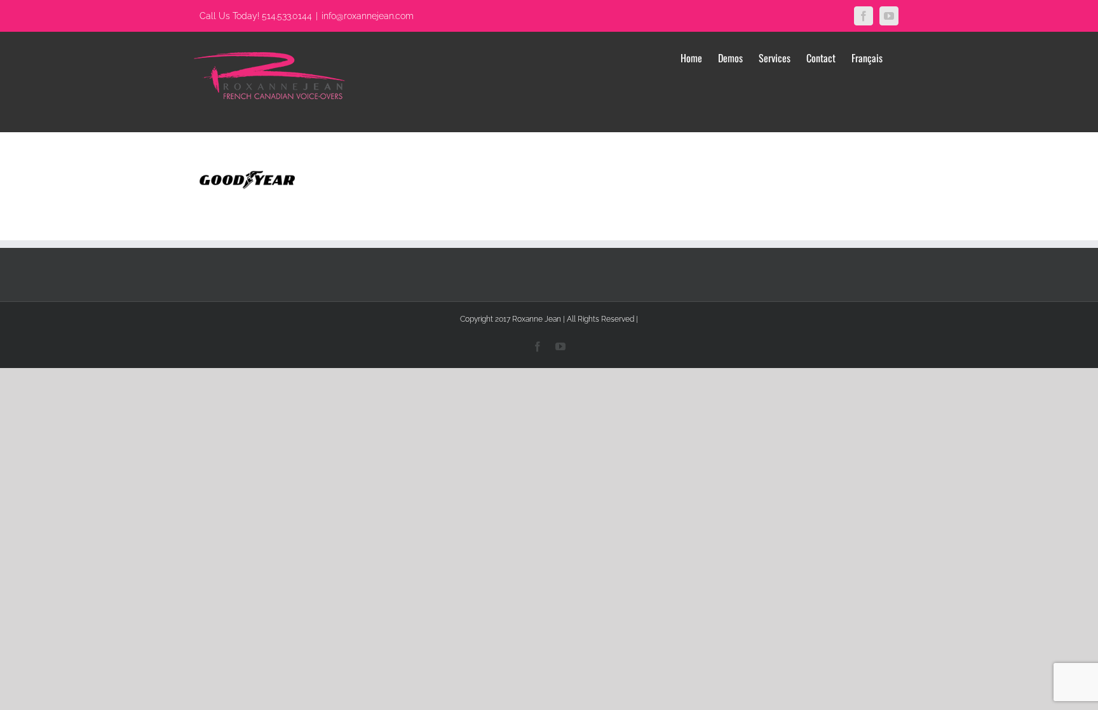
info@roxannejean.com (368, 16)
